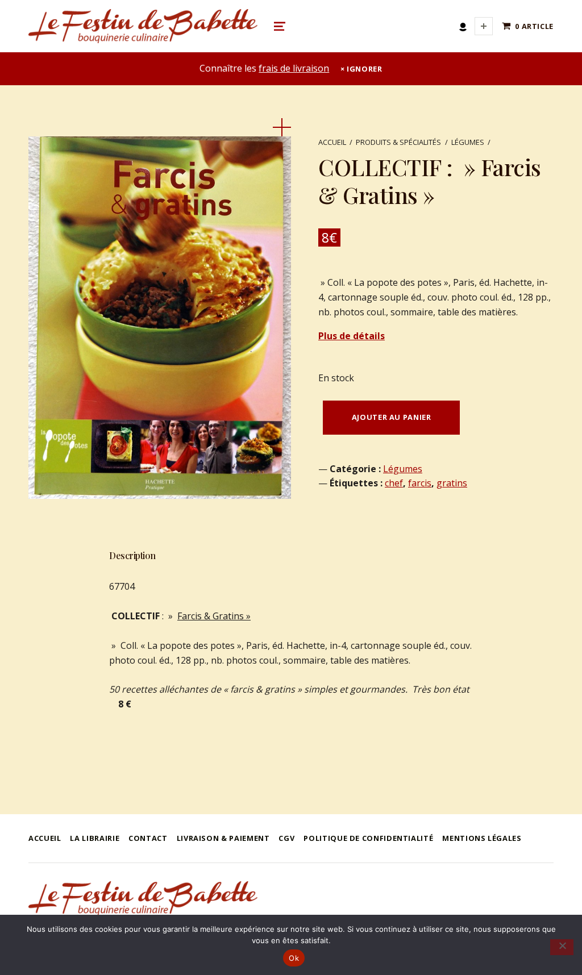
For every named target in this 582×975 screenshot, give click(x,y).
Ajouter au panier (391, 417)
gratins (451, 483)
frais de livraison (294, 68)
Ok (294, 958)
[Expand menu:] (484, 26)
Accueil (332, 142)
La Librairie (94, 838)
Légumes (467, 142)
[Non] (561, 947)
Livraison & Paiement (223, 838)
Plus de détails (351, 336)
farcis (419, 483)
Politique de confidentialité (368, 838)
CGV (286, 838)
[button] (282, 127)
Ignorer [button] (364, 69)
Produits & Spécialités (398, 142)
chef (394, 483)
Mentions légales (481, 838)
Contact (147, 838)
